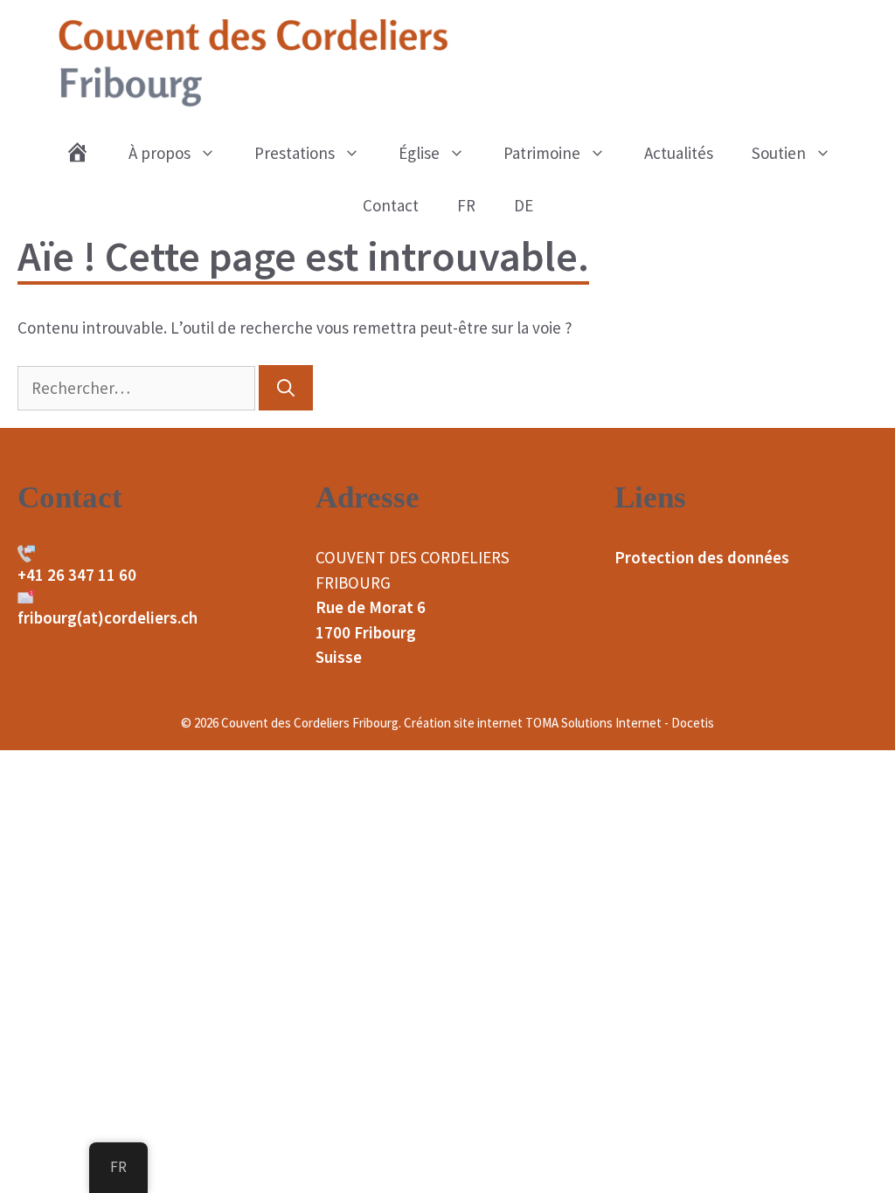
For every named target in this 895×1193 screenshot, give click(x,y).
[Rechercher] (286, 387)
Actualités (678, 152)
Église (419, 152)
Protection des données (701, 557)
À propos (159, 152)
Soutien (779, 152)
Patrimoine (541, 152)
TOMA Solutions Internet (593, 722)
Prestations (294, 152)
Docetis (692, 722)
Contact (391, 205)
